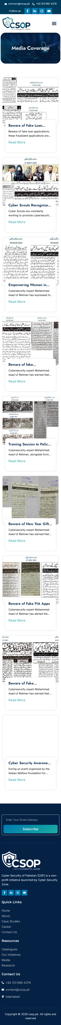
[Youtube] (49, 11)
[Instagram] (42, 11)
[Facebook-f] (27, 11)
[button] (54, 23)
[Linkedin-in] (35, 11)
